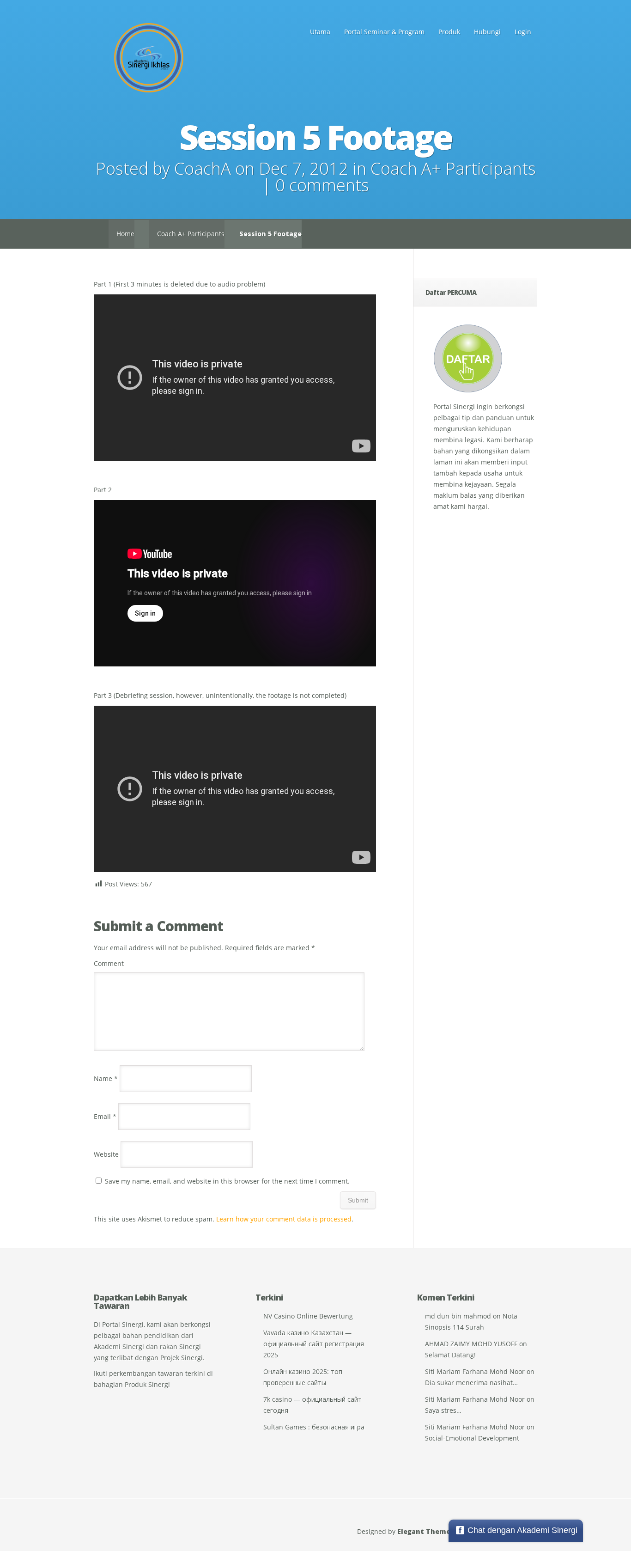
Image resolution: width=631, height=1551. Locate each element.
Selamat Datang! (450, 1354)
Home (125, 233)
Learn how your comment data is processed (284, 1219)
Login (523, 31)
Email (105, 1116)
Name (106, 1078)
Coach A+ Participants (453, 168)
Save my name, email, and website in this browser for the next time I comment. (227, 1181)
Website (106, 1154)
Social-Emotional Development (472, 1438)
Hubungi (487, 31)
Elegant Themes (425, 1531)
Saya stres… (443, 1410)
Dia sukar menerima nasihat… (471, 1382)
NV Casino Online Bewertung (308, 1316)
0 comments (322, 185)
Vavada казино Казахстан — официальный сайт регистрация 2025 (313, 1343)
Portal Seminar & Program (384, 31)
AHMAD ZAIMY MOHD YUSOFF (471, 1343)
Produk (449, 31)
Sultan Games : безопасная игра (313, 1427)
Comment (109, 963)
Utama (320, 31)
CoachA (202, 168)
